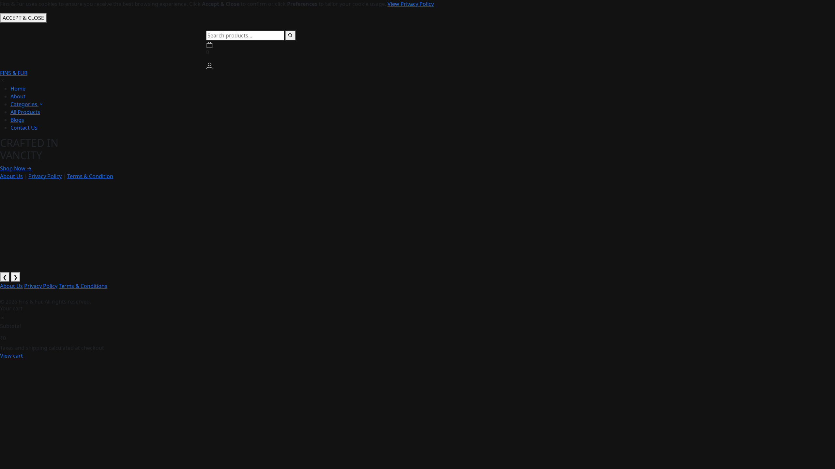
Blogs (17, 119)
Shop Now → (16, 168)
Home (17, 88)
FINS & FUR (13, 73)
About (17, 96)
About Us (11, 176)
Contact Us (24, 127)
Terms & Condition (90, 176)
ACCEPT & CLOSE (23, 17)
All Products (25, 112)
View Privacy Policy (410, 3)
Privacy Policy (45, 176)
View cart (11, 355)
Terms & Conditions (83, 286)
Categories (24, 104)
